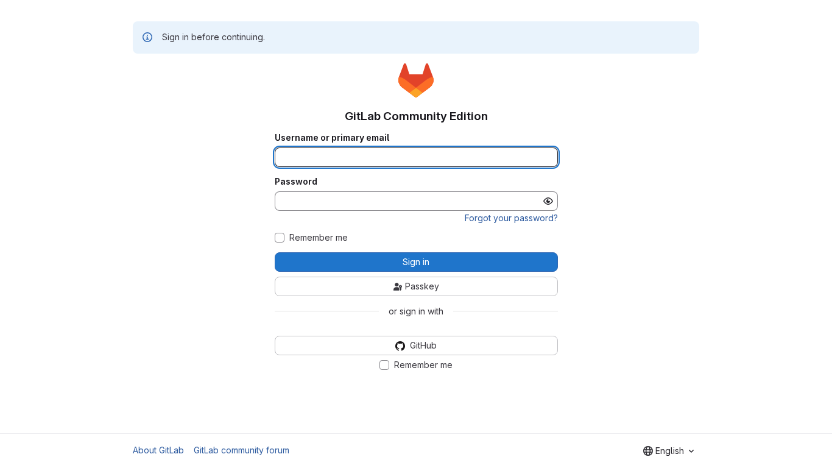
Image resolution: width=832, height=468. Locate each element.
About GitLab (158, 450)
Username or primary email (332, 138)
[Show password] (548, 201)
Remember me (318, 238)
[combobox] (668, 451)
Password (296, 181)
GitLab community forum (241, 450)
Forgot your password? (511, 218)
